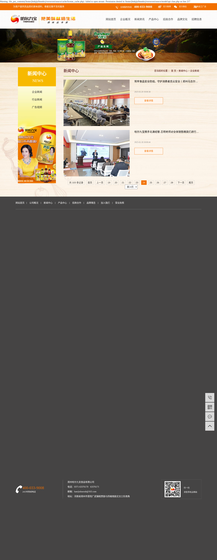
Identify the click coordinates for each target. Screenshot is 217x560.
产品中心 (154, 19)
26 (158, 182)
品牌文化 (182, 19)
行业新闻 (37, 99)
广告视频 (37, 107)
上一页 (100, 182)
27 (165, 182)
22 (130, 182)
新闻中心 (183, 71)
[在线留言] (209, 416)
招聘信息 (197, 19)
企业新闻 (37, 92)
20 (116, 182)
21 (123, 182)
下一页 (181, 182)
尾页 (191, 182)
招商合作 (168, 19)
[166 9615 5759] (209, 397)
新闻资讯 (139, 19)
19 (109, 182)
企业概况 (125, 19)
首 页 (173, 71)
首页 (90, 182)
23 (137, 182)
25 (151, 182)
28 (172, 182)
